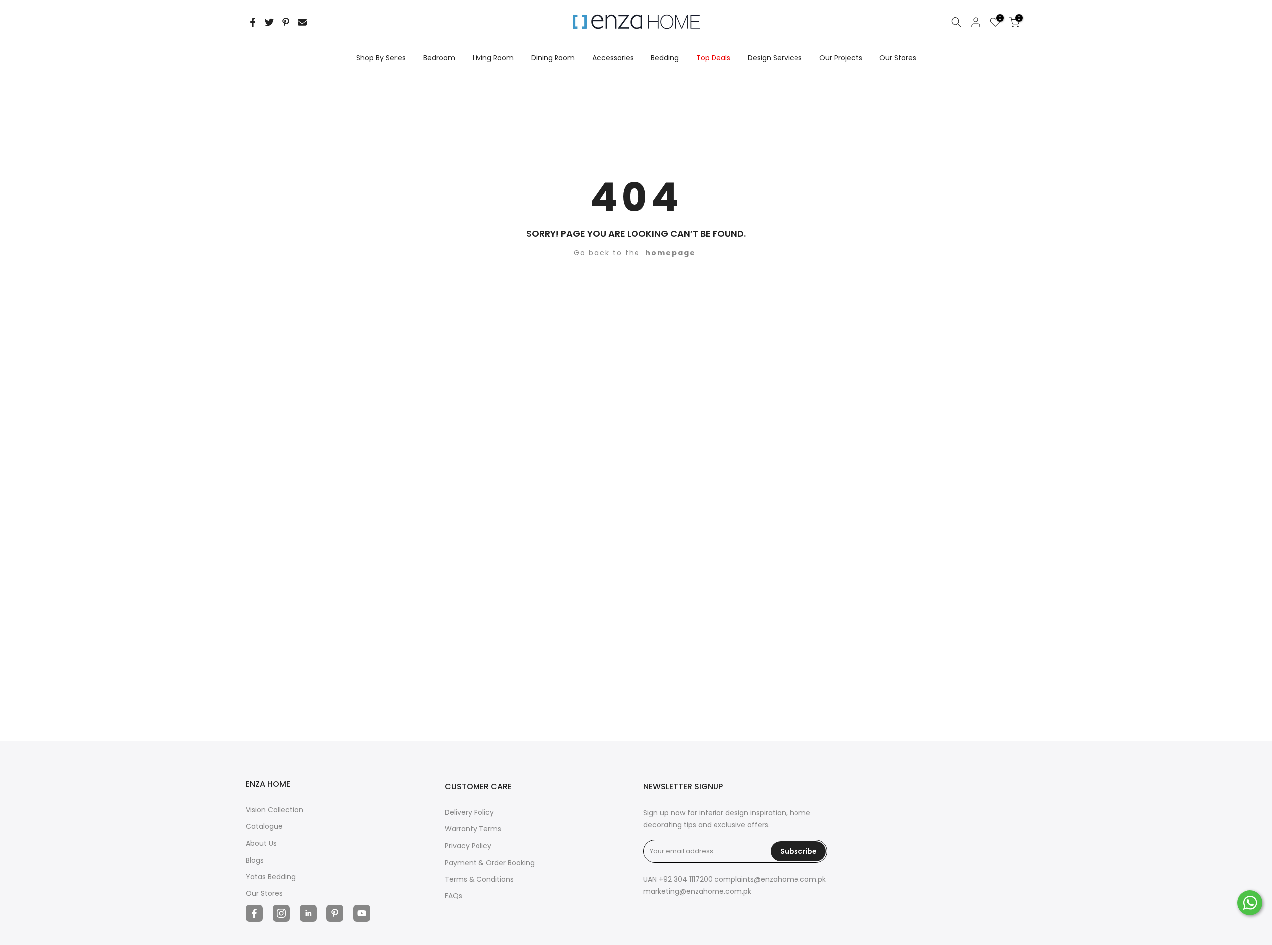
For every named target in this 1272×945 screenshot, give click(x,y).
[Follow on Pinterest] (334, 913)
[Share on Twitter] (269, 22)
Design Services (775, 58)
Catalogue (264, 826)
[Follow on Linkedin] (308, 913)
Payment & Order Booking (490, 863)
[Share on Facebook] (252, 22)
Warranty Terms (473, 829)
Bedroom (439, 58)
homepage (670, 253)
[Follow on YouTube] (361, 913)
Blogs (255, 860)
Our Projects (840, 58)
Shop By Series (381, 58)
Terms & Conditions (479, 879)
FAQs (453, 896)
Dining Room (553, 58)
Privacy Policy (468, 846)
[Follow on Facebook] (254, 913)
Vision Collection (274, 810)
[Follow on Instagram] (281, 913)
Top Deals (713, 58)
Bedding (665, 58)
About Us (261, 843)
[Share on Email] (302, 22)
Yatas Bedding (271, 877)
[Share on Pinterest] (285, 22)
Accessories (613, 58)
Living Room (493, 58)
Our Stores (897, 58)
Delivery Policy (469, 812)
